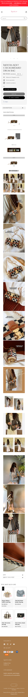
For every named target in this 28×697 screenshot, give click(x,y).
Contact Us (6, 664)
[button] (1, 12)
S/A (4, 86)
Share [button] (6, 101)
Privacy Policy (14, 692)
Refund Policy (21, 692)
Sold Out (14, 93)
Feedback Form (7, 663)
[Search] (24, 18)
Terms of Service (7, 692)
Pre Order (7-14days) (10, 89)
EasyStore (14, 689)
